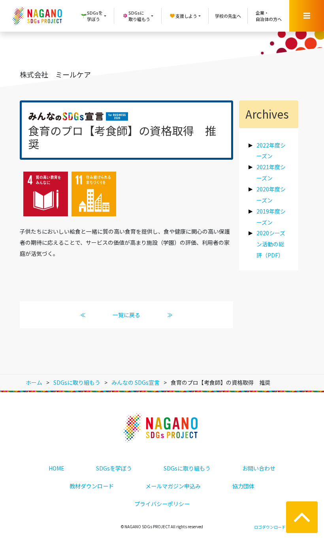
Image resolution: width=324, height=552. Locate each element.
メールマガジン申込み (173, 486)
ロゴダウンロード (270, 527)
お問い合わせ (258, 468)
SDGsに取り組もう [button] (139, 16)
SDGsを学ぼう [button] (95, 16)
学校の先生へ (228, 16)
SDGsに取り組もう (187, 468)
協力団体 (243, 486)
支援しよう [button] (186, 16)
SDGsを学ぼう (114, 468)
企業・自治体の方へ (269, 16)
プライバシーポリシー (162, 504)
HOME (56, 468)
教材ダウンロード (92, 486)
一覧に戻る (126, 315)
